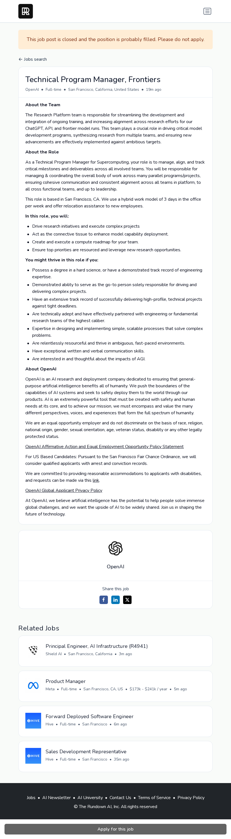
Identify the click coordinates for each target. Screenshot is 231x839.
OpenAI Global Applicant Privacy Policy (63, 490)
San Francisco (94, 724)
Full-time (53, 89)
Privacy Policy (191, 798)
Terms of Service (154, 798)
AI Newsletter (56, 798)
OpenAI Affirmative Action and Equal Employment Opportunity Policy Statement (104, 447)
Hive (50, 724)
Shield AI (54, 654)
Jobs (31, 798)
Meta (50, 689)
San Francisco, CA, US (103, 689)
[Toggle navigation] (207, 11)
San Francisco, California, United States (103, 89)
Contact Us (120, 798)
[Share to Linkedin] (115, 600)
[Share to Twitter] (127, 600)
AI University (90, 798)
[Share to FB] (103, 600)
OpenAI (32, 89)
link (96, 480)
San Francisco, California (90, 654)
